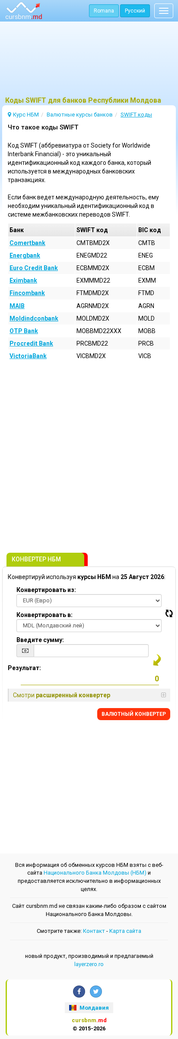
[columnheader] (41, 230)
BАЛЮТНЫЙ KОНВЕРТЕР (134, 714)
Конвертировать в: (44, 614)
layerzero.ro (89, 964)
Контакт (94, 931)
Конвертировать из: (46, 589)
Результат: (24, 667)
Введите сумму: (40, 639)
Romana (104, 11)
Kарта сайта (125, 931)
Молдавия (93, 1007)
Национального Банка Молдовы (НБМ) (95, 872)
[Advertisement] (89, 62)
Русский (135, 11)
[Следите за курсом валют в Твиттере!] (96, 991)
